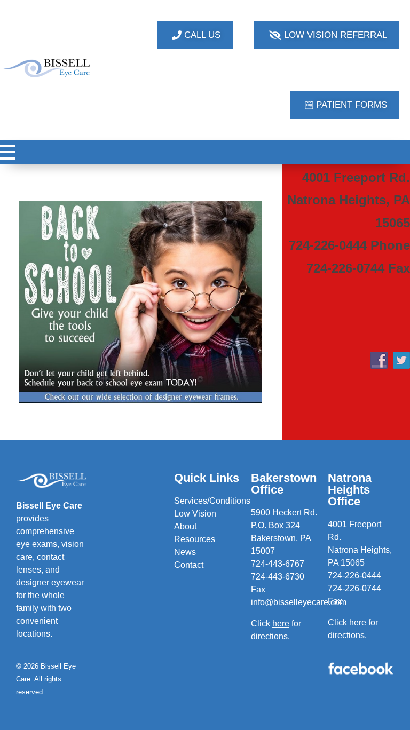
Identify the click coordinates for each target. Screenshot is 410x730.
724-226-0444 (354, 575)
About (185, 526)
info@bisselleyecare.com (298, 602)
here (357, 622)
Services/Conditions (212, 500)
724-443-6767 (277, 563)
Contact (188, 564)
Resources (194, 539)
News (185, 552)
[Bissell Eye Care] (47, 68)
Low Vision (195, 513)
